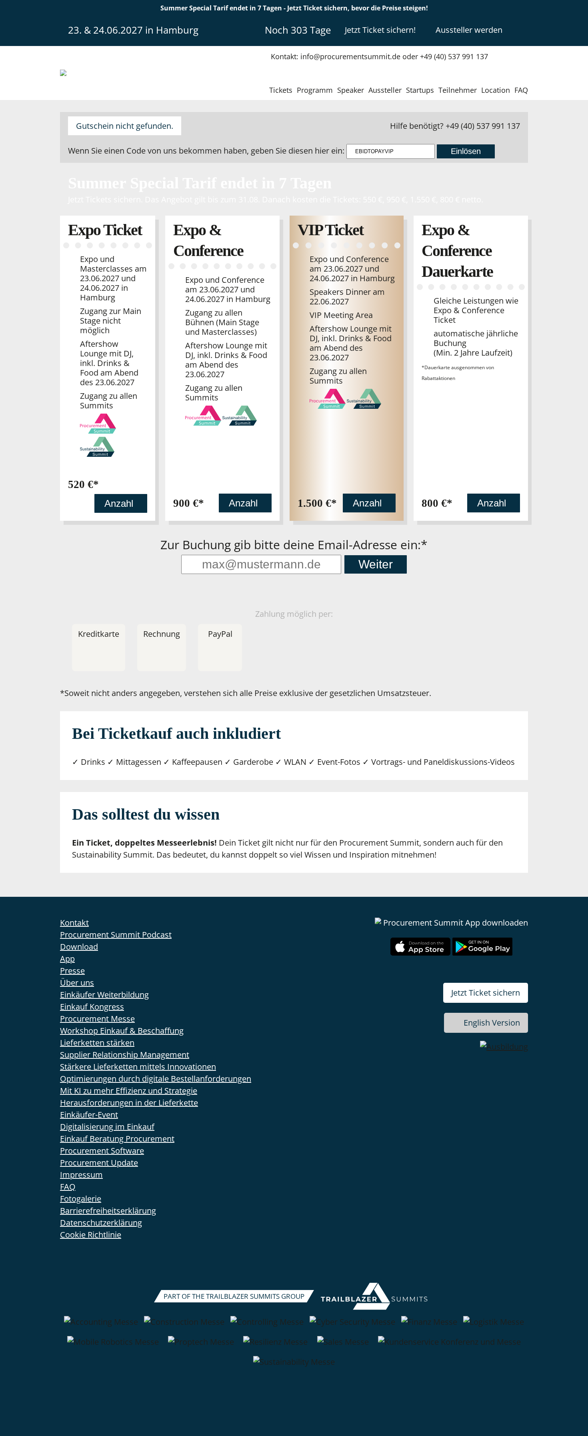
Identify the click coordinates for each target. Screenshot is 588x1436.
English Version (492, 1022)
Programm (315, 90)
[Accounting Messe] (101, 1326)
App (67, 958)
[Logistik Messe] (493, 1326)
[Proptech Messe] (201, 1346)
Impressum (81, 1174)
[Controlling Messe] (267, 1326)
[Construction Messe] (184, 1326)
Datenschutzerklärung (101, 1222)
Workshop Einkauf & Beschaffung (122, 1030)
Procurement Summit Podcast (116, 934)
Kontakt (74, 922)
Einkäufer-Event (89, 1114)
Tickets (280, 90)
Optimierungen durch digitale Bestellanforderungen (155, 1078)
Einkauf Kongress (92, 1006)
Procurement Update (99, 1162)
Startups (420, 90)
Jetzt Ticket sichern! (380, 29)
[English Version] (521, 29)
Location (495, 90)
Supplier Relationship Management (124, 1054)
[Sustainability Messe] (294, 1366)
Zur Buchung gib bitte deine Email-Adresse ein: (290, 546)
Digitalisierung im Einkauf (107, 1126)
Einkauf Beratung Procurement (117, 1138)
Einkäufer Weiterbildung (104, 994)
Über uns (77, 982)
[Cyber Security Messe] (352, 1326)
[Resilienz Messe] (275, 1346)
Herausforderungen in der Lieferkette (129, 1102)
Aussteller (385, 90)
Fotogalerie (80, 1198)
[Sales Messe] (343, 1346)
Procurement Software (102, 1150)
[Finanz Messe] (429, 1326)
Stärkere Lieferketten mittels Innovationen (138, 1066)
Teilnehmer (457, 90)
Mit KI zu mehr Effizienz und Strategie (128, 1090)
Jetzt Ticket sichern (485, 992)
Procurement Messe (97, 1018)
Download (79, 946)
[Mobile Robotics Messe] (113, 1346)
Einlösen (466, 151)
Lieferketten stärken (97, 1042)
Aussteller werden (469, 29)
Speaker (350, 90)
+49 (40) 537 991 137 (483, 125)
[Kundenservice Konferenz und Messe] (449, 1346)
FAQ (521, 90)
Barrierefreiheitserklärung (108, 1210)
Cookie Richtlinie (90, 1234)
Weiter (375, 564)
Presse (72, 970)
